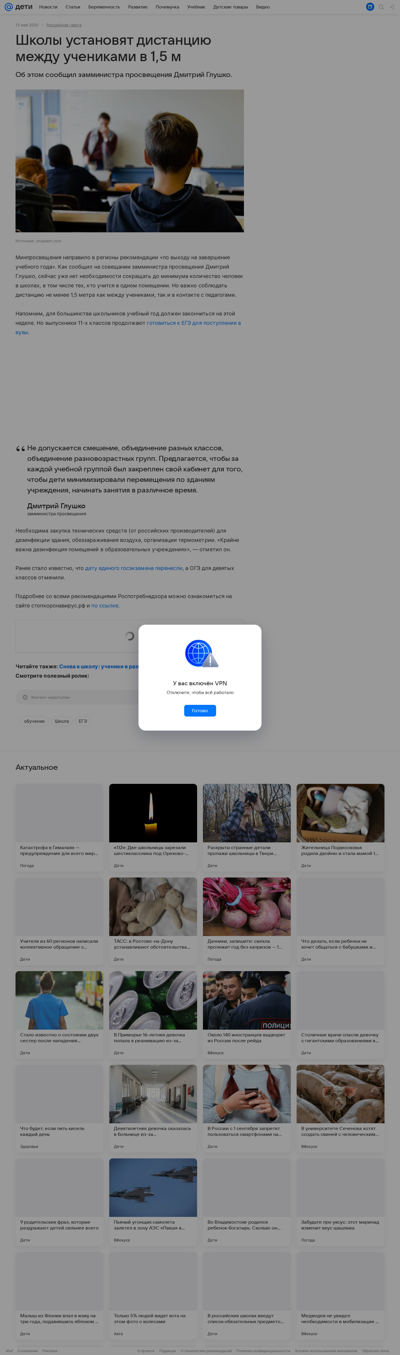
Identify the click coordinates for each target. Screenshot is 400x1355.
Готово (200, 710)
